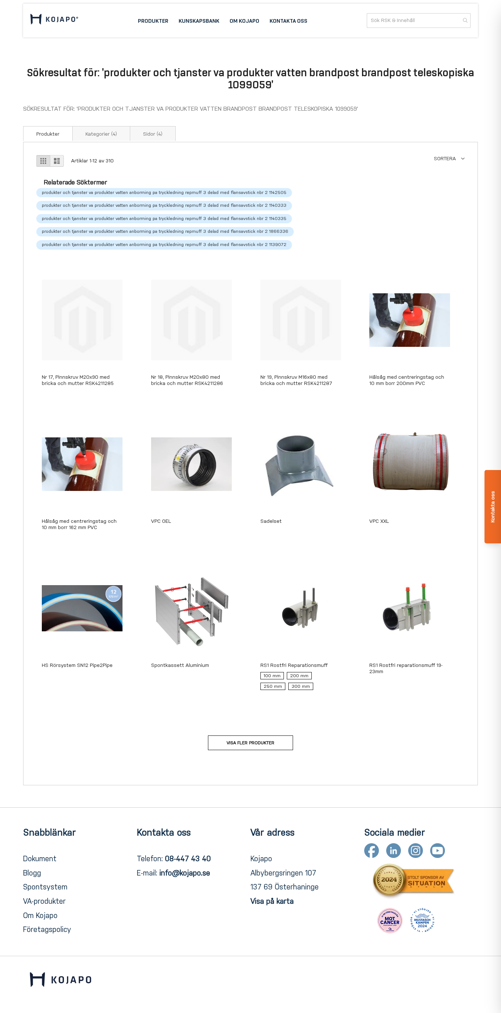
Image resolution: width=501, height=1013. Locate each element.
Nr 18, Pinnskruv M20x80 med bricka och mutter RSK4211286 (187, 380)
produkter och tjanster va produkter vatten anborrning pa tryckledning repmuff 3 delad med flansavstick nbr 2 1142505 (164, 192)
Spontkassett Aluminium (180, 665)
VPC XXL (379, 521)
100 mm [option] (272, 675)
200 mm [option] (299, 675)
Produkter (47, 134)
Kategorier (101, 134)
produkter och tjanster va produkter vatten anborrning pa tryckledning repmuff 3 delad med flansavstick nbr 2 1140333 (164, 205)
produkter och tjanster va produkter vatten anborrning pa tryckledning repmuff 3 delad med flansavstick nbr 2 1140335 (164, 218)
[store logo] (54, 20)
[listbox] (300, 682)
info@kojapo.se (185, 873)
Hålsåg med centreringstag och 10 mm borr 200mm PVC (406, 380)
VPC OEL (161, 521)
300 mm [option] (301, 686)
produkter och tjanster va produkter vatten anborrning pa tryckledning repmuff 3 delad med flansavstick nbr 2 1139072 (164, 244)
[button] (449, 159)
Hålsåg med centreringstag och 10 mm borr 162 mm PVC (79, 524)
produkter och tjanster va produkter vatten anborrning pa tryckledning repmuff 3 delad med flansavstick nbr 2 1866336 (165, 231)
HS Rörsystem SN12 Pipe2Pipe (77, 665)
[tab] (48, 133)
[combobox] (419, 20)
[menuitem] (153, 20)
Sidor (152, 134)
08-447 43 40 (188, 858)
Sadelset (271, 521)
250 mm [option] (273, 686)
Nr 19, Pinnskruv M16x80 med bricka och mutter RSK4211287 (296, 380)
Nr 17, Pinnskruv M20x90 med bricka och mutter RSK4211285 (78, 380)
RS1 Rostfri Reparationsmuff (294, 665)
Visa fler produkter (250, 742)
